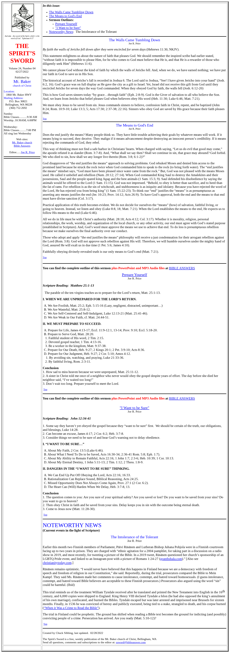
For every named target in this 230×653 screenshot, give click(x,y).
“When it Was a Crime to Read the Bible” (71, 608)
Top (45, 118)
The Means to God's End (65, 16)
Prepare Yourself (66, 24)
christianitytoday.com (57, 563)
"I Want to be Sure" (68, 28)
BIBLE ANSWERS (182, 268)
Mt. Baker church (22, 142)
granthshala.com (171, 559)
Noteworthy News (61, 32)
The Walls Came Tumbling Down (71, 12)
